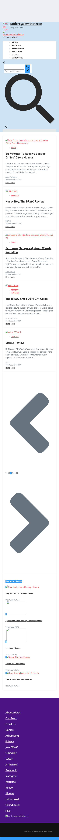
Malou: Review (14, 342)
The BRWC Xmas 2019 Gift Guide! (26, 298)
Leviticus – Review (13, 648)
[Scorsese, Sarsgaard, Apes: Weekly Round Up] (29, 238)
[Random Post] (4, 62)
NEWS (15, 42)
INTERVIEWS (18, 48)
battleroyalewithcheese (26, 24)
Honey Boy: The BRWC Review (24, 201)
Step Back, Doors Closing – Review (19, 593)
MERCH (15, 55)
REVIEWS (16, 45)
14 (17, 473)
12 (14, 473)
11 (12, 473)
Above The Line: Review (15, 664)
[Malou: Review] (13, 332)
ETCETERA (15, 290)
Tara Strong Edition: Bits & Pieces (18, 679)
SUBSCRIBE (17, 58)
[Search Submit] (27, 68)
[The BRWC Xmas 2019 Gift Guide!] (12, 285)
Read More (10, 182)
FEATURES (17, 51)
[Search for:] (17, 71)
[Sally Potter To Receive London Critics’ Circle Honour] (29, 143)
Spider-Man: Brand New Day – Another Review (23, 621)
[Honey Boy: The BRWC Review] (11, 191)
